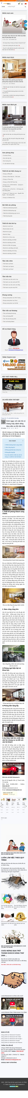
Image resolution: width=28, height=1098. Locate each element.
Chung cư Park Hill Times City (10, 182)
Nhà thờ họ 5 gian (7, 231)
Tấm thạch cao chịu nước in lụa (10, 279)
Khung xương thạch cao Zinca (10, 300)
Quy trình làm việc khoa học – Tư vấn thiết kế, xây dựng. (7, 907)
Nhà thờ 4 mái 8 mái (8, 226)
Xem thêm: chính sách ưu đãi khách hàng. (11, 964)
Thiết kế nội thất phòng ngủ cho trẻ (11, 213)
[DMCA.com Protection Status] (14, 1087)
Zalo (26, 25)
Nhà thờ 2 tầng (6, 234)
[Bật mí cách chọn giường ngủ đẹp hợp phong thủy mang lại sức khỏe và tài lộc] (14, 68)
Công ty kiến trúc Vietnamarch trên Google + (11, 1038)
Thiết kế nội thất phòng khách (10, 207)
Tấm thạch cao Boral (8, 263)
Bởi (2, 428)
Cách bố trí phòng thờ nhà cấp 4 (10, 45)
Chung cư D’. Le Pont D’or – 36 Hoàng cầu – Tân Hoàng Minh (13, 189)
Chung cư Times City (8, 179)
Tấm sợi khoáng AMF (8, 316)
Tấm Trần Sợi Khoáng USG (9, 318)
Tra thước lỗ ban (7, 155)
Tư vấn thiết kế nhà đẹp (8, 163)
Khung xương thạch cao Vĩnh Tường (11, 297)
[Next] (26, 806)
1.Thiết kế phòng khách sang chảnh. (13, 444)
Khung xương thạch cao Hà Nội (10, 303)
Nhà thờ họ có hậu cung (8, 237)
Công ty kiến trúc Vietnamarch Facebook (10, 1034)
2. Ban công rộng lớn (10, 447)
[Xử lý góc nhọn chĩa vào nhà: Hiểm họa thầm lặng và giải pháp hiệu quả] (14, 24)
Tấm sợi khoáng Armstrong (9, 313)
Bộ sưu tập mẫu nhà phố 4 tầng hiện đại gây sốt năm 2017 (13, 139)
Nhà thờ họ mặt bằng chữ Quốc (10, 248)
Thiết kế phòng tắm (7, 216)
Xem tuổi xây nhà (7, 158)
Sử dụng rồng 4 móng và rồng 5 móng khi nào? (14, 42)
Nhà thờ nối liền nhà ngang (9, 245)
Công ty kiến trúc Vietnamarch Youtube (10, 1040)
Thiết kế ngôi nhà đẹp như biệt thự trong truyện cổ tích (13, 87)
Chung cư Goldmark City (9, 197)
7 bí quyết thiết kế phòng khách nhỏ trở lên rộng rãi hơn (12, 92)
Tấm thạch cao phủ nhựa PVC (10, 287)
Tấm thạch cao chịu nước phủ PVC (11, 282)
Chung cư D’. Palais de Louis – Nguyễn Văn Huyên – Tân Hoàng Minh (13, 194)
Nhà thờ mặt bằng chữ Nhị (9, 242)
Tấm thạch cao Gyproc (8, 266)
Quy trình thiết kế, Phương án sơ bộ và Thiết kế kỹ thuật (20, 907)
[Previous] (1, 806)
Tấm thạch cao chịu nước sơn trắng (11, 284)
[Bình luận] (11, 428)
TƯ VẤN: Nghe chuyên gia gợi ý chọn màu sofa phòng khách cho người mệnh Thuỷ (14, 143)
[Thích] (7, 428)
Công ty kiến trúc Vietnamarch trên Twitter (11, 1036)
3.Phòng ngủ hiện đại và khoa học (13, 449)
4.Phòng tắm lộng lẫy (10, 452)
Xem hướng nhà (7, 160)
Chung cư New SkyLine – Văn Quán (11, 176)
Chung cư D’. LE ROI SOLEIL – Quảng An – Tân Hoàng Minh (13, 185)
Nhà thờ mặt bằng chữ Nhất (9, 239)
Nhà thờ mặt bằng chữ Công (10, 250)
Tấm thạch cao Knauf (8, 269)
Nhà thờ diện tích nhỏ (8, 228)
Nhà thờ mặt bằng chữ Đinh (9, 253)
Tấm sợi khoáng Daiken (8, 321)
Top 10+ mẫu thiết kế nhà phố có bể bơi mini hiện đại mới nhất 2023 (13, 49)
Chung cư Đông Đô (7, 173)
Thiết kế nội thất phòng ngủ (9, 210)
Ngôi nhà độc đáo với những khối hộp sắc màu (14, 134)
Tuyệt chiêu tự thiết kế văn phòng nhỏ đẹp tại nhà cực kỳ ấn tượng (13, 96)
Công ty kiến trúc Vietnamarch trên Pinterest (11, 1042)
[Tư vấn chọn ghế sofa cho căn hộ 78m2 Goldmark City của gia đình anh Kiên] (14, 116)
